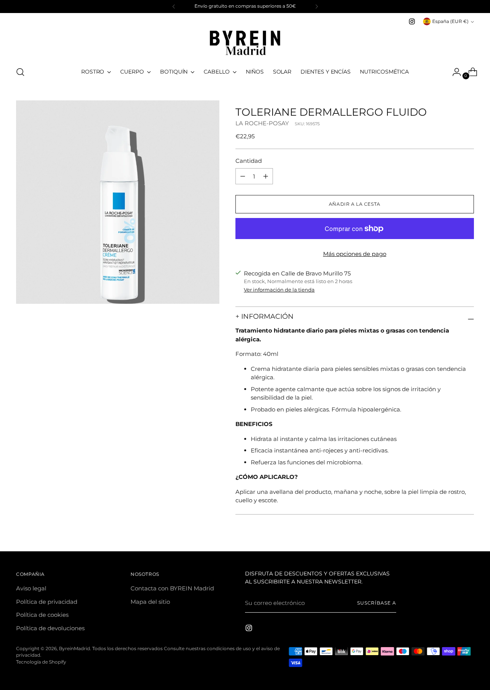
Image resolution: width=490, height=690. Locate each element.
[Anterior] (173, 6)
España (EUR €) (450, 21)
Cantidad (248, 160)
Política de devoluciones (50, 628)
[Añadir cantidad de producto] (243, 176)
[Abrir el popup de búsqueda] (20, 72)
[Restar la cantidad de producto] (266, 176)
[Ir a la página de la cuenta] (453, 72)
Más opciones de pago (354, 253)
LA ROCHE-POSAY (262, 123)
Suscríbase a (376, 603)
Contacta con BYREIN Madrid (172, 588)
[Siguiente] (316, 6)
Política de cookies (42, 614)
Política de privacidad (46, 601)
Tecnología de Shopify (41, 662)
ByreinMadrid (74, 648)
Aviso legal (31, 588)
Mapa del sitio (150, 601)
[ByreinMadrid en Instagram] (411, 21)
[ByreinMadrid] (245, 43)
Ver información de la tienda (279, 290)
